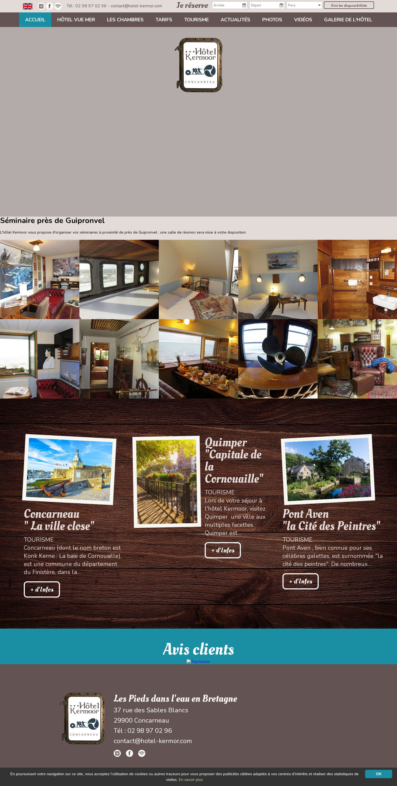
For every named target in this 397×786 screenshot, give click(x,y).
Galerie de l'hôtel (348, 19)
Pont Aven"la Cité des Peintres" (331, 520)
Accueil (35, 19)
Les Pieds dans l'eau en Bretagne (175, 699)
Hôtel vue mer (76, 19)
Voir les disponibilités (349, 5)
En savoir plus (191, 779)
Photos (272, 19)
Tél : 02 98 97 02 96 (87, 6)
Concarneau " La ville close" (59, 520)
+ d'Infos (41, 589)
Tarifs (164, 19)
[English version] (27, 6)
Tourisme (196, 19)
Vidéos (303, 19)
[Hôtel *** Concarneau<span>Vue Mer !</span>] (198, 64)
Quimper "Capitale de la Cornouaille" (234, 460)
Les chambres (125, 19)
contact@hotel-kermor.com (136, 6)
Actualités (235, 19)
